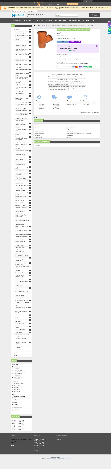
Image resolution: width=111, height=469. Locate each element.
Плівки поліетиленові (20, 315)
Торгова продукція (19, 251)
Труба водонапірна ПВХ (20, 91)
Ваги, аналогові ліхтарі (20, 154)
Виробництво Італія (19, 349)
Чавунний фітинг (19, 332)
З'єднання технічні (19, 202)
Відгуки (15, 355)
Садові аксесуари (19, 188)
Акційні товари (17, 20)
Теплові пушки (18, 285)
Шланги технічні (19, 183)
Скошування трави (19, 279)
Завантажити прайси (74, 20)
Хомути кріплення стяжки (21, 110)
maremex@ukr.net (18, 385)
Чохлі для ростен (19, 297)
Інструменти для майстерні (21, 236)
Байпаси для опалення (20, 108)
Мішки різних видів (19, 323)
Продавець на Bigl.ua (55, 457)
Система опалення (19, 245)
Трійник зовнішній (70, 25)
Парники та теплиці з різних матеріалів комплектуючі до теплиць (21, 114)
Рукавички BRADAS (20, 190)
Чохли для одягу (19, 120)
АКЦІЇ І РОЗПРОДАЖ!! (20, 142)
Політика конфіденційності (63, 458)
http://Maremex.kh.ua (18, 383)
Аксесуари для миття (20, 205)
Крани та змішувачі (19, 159)
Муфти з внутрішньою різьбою (22, 305)
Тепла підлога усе (19, 239)
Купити (62, 41)
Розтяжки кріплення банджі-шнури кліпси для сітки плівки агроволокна (22, 220)
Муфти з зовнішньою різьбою (22, 302)
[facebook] (34, 117)
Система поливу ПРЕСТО (21, 144)
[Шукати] (77, 15)
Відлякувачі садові (19, 224)
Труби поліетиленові (20, 84)
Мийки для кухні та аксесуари (22, 180)
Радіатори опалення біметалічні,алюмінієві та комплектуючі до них (21, 163)
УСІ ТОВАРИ (17, 29)
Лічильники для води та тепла (22, 300)
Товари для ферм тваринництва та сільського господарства (21, 138)
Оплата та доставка (60, 20)
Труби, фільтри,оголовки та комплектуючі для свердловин (21, 66)
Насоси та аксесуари (20, 157)
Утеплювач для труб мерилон (22, 102)
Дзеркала (17, 270)
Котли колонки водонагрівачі (22, 234)
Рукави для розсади (20, 295)
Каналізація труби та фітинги (22, 69)
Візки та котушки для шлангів (22, 185)
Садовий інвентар (19, 200)
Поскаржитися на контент (51, 458)
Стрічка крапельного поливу (21, 35)
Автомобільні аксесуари (21, 207)
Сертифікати (86, 20)
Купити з (72, 41)
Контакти (49, 20)
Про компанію (39, 20)
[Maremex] (18, 15)
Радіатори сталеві (19, 93)
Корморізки (18, 126)
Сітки (16, 317)
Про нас (16, 352)
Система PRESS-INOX (20, 329)
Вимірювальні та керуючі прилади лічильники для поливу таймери (21, 215)
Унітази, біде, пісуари (20, 272)
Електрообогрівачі (19, 95)
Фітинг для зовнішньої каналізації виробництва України (51, 25)
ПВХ (63, 74)
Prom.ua (62, 455)
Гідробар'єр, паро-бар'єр (21, 118)
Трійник (53, 74)
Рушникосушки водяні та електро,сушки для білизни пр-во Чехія (21, 259)
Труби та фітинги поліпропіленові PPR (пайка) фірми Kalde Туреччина (21, 77)
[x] (36, 117)
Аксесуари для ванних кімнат (22, 170)
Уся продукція (28, 20)
